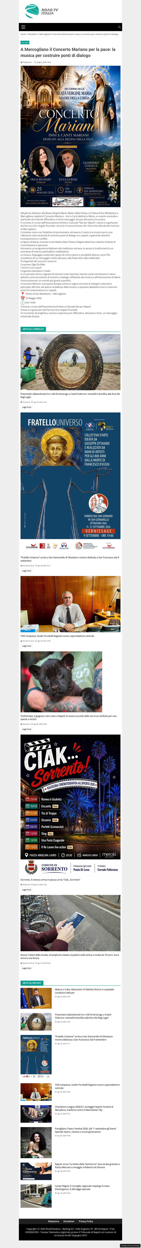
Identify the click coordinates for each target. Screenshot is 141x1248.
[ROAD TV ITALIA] (41, 11)
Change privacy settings (130, 1245)
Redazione (53, 1221)
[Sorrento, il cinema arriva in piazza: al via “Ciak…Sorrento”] (70, 805)
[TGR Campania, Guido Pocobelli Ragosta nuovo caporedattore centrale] (70, 604)
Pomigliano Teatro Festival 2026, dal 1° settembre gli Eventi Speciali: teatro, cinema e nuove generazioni (85, 1130)
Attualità (24, 42)
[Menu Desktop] (23, 27)
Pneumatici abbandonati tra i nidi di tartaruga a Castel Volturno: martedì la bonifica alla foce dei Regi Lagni (83, 1016)
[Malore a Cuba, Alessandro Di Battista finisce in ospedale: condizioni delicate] (36, 998)
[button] (119, 27)
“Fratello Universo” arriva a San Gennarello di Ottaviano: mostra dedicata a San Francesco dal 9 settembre (84, 1038)
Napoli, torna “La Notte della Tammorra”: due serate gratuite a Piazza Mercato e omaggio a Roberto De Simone (87, 1166)
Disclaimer (68, 1221)
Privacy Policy (86, 1221)
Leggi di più (26, 407)
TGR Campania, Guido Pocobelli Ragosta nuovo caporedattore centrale (57, 635)
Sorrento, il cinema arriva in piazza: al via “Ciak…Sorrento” (50, 879)
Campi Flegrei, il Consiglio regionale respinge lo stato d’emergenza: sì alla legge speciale (82, 1187)
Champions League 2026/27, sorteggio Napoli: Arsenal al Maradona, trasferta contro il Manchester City (84, 1108)
